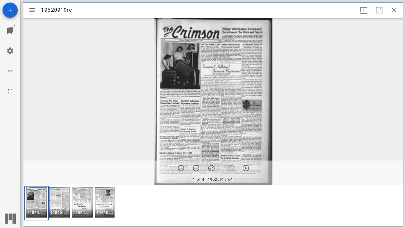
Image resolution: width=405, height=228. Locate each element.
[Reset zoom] (211, 168)
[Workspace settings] (10, 50)
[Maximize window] (379, 10)
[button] (36, 203)
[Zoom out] (196, 168)
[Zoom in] (181, 168)
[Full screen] (10, 91)
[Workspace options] (10, 71)
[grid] (213, 205)
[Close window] (394, 10)
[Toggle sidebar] (32, 10)
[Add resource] (10, 10)
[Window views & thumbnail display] (363, 10)
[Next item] (245, 168)
